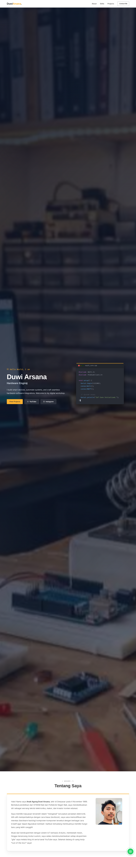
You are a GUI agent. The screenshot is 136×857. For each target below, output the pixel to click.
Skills (102, 4)
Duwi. (14, 3)
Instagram (50, 402)
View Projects (14, 402)
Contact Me (123, 3)
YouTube (33, 402)
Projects (111, 4)
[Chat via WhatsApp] (130, 851)
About (94, 4)
